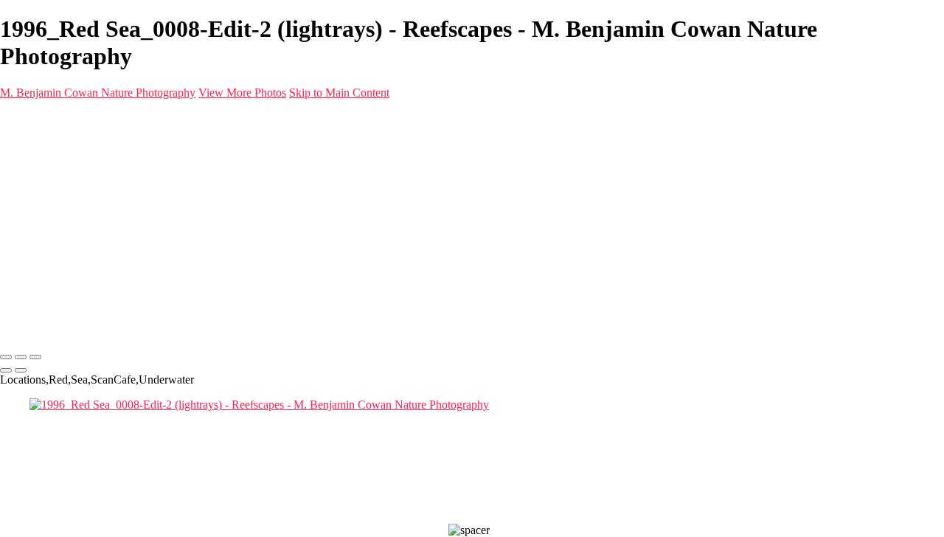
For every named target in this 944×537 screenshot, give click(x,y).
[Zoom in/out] (35, 357)
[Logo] (207, 117)
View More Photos (242, 92)
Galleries (50, 156)
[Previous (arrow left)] (6, 370)
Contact (48, 209)
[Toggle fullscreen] (21, 357)
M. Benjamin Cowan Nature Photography (97, 92)
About (44, 196)
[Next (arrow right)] (21, 370)
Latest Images (62, 182)
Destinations (58, 169)
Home (44, 142)
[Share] (35, 224)
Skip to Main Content (339, 92)
